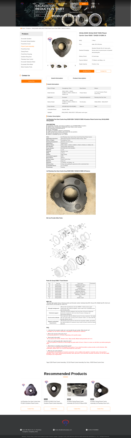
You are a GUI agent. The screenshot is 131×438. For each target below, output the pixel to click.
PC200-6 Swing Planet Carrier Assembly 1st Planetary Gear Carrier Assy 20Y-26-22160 (100, 402)
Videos (65, 3)
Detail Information (57, 78)
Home (34, 3)
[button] (22, 393)
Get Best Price (87, 71)
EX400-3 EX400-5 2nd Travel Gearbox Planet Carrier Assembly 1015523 (53, 402)
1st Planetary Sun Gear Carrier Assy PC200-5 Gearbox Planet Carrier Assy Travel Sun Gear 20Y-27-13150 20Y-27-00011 (30, 402)
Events (58, 3)
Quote (84, 3)
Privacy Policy (30, 436)
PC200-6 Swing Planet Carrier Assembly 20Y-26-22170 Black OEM (77, 402)
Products (50, 3)
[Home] (22, 4)
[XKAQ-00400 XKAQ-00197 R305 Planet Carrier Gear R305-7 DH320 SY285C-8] (61, 47)
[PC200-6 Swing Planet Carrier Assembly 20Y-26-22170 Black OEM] (77, 390)
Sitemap (24, 436)
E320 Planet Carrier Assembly (58, 362)
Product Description (79, 78)
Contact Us (73, 3)
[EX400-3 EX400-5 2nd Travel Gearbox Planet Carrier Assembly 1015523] (54, 390)
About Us (42, 3)
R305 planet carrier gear (97, 362)
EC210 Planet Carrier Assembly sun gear (78, 362)
